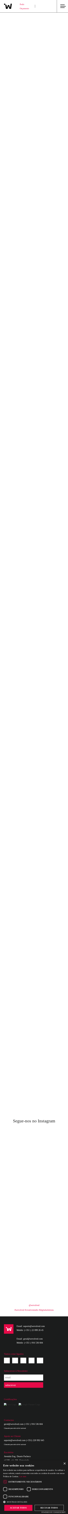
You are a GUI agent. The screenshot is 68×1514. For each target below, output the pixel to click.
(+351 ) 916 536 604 (33, 1343)
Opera (12, 999)
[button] (34, 1501)
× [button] (64, 1463)
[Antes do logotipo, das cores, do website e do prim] (19, 1292)
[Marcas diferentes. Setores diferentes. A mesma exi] (19, 1240)
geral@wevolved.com (13, 1424)
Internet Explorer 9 (20, 991)
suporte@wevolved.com (14, 1440)
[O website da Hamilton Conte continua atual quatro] (19, 1170)
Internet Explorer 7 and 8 (23, 987)
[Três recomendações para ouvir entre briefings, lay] (19, 1205)
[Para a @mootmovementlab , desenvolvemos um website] (49, 1170)
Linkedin (23, 1360)
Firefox (13, 983)
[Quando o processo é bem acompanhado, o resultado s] (19, 1257)
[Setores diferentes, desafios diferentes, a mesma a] (49, 1292)
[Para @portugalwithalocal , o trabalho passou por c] (19, 1153)
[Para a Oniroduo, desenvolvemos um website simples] (19, 1222)
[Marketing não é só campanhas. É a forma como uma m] (49, 1135)
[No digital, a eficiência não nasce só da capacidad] (19, 1188)
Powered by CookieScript (53, 1512)
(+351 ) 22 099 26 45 (33, 1330)
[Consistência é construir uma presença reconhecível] (49, 1205)
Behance (32, 1360)
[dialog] (34, 1487)
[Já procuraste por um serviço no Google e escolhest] (19, 1275)
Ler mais (22, 1476)
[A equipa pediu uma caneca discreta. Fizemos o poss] (19, 1135)
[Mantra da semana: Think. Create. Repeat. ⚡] (49, 1153)
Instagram (15, 1360)
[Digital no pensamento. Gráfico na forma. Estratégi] (49, 1240)
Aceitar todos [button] (18, 1508)
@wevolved (34, 1305)
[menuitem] (42, 6)
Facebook (7, 1360)
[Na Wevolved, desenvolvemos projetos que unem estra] (49, 1275)
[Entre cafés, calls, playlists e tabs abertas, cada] (49, 1222)
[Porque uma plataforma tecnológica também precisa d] (49, 1257)
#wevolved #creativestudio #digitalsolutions (34, 1310)
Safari (12, 995)
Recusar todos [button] (49, 1508)
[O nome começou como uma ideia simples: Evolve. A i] (49, 1188)
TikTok (40, 1360)
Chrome (13, 979)
